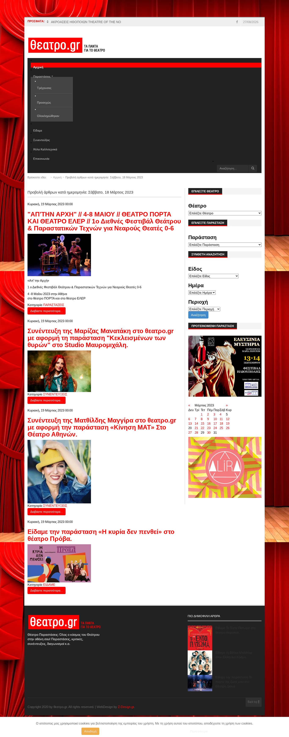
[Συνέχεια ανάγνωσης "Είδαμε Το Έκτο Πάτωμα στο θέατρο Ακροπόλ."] (200, 638)
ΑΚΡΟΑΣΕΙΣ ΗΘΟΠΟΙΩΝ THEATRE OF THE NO (86, 22)
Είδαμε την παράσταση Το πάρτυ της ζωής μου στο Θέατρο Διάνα (233, 681)
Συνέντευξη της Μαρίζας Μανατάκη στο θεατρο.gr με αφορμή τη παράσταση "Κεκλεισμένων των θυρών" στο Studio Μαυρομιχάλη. (101, 337)
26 (227, 428)
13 (190, 423)
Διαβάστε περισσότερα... (46, 311)
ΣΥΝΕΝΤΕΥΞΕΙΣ (55, 394)
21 (196, 428)
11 (221, 419)
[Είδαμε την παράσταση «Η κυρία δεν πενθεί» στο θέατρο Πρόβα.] (59, 563)
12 (227, 419)
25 (221, 428)
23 (209, 428)
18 (221, 423)
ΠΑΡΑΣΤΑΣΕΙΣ (53, 305)
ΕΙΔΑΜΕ (49, 584)
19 (227, 423)
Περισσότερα (198, 731)
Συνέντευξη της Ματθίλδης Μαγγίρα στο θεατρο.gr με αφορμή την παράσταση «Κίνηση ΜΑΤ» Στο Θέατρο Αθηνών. (102, 427)
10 (215, 419)
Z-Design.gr (126, 707)
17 (215, 423)
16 (209, 423)
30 (209, 432)
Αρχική (57, 177)
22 (202, 428)
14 (196, 423)
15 (202, 423)
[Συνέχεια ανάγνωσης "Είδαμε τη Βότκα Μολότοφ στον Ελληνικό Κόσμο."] (200, 662)
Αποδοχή (90, 731)
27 (190, 432)
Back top (253, 702)
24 (215, 428)
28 (196, 432)
